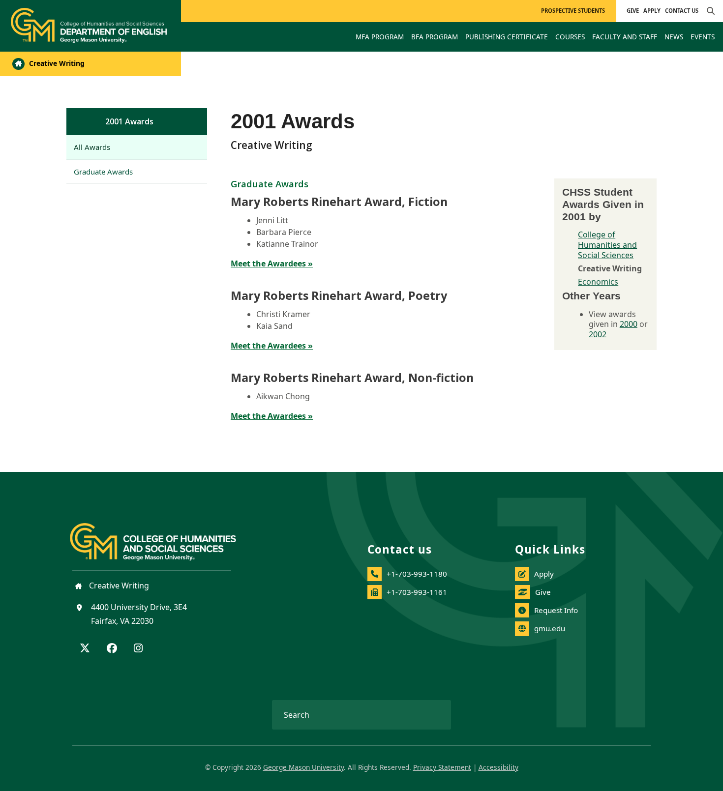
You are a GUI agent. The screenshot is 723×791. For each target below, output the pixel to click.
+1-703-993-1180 (417, 574)
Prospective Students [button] (573, 10)
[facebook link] (112, 649)
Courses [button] (570, 36)
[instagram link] (138, 649)
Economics (598, 281)
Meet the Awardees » (272, 263)
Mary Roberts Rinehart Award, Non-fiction (352, 377)
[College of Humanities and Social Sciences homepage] (162, 535)
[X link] (85, 649)
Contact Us (681, 10)
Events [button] (703, 36)
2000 (628, 324)
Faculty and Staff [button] (624, 36)
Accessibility (498, 767)
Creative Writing (56, 63)
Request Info (556, 610)
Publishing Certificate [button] (506, 36)
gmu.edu (549, 628)
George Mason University (303, 767)
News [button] (673, 36)
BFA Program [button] (434, 36)
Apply (652, 10)
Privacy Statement (442, 767)
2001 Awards (129, 121)
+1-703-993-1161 (417, 592)
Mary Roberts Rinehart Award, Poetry (339, 295)
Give (633, 10)
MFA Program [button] (380, 36)
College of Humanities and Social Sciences (607, 245)
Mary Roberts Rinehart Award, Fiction (339, 201)
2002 (597, 334)
